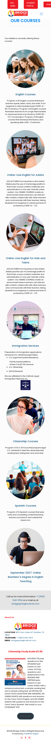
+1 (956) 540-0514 (24, 637)
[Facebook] (25, 737)
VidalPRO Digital (31, 733)
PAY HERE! (12, 4)
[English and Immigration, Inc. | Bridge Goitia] (18, 16)
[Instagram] (29, 737)
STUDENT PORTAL (31, 4)
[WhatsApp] (21, 737)
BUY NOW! (26, 716)
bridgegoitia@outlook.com (25, 603)
